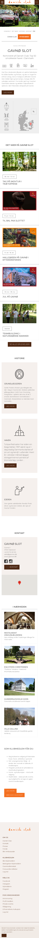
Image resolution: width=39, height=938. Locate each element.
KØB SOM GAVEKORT (14, 795)
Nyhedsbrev (24, 37)
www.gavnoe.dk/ (10, 556)
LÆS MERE (10, 791)
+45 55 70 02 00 (10, 552)
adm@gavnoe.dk (10, 554)
